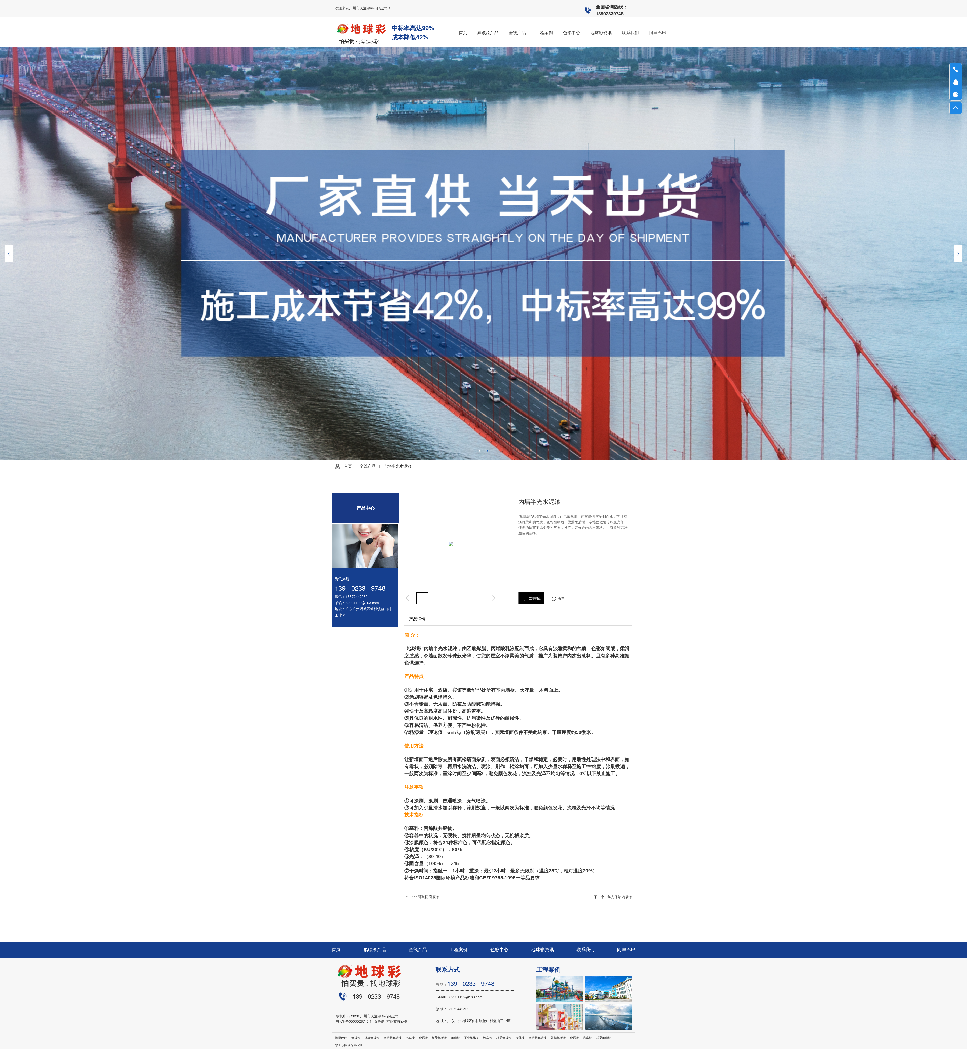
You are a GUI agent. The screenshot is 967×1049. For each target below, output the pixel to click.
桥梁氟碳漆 (439, 1038)
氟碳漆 (355, 1038)
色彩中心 (499, 949)
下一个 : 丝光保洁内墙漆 (613, 897)
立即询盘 (534, 598)
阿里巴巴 (626, 949)
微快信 (379, 1021)
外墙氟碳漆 (371, 1038)
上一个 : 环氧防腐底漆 (421, 897)
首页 (348, 466)
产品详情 (417, 619)
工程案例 (459, 949)
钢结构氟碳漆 (393, 1038)
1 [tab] (479, 450)
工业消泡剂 (471, 1038)
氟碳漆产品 (374, 949)
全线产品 (368, 466)
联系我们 (585, 949)
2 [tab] (487, 450)
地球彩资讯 (542, 949)
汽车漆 (410, 1038)
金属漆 (423, 1038)
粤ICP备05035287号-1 (355, 1021)
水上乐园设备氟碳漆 (348, 1045)
